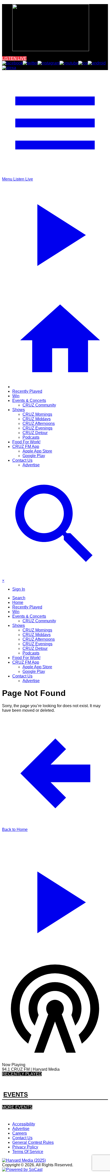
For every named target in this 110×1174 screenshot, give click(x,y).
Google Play (34, 456)
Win (15, 396)
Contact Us (22, 460)
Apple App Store (37, 451)
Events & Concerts (29, 400)
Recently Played (27, 391)
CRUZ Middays (37, 419)
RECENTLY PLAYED (22, 1074)
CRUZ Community (39, 405)
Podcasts (31, 437)
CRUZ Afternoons (39, 423)
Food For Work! (26, 442)
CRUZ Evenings (37, 428)
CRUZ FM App (25, 446)
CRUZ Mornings (37, 414)
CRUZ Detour (35, 433)
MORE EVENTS (17, 1107)
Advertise (31, 465)
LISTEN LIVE (14, 58)
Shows (18, 410)
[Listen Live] (55, 900)
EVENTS (15, 1094)
